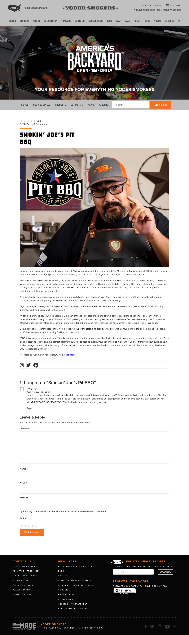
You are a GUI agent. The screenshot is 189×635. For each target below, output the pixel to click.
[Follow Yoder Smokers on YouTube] (167, 626)
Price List (64, 590)
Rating (23, 518)
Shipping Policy (67, 595)
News (91, 105)
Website (24, 497)
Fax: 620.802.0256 (23, 585)
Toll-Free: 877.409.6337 (26, 571)
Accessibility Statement (73, 604)
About (157, 21)
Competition (50, 21)
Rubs (109, 21)
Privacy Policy (67, 599)
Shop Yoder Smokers (36, 8)
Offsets (24, 21)
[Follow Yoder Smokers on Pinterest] (174, 626)
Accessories (95, 21)
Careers (169, 21)
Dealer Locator (22, 590)
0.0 (39, 121)
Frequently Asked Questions (75, 585)
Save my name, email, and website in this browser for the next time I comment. (64, 511)
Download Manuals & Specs (74, 580)
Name (24, 468)
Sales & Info (22, 580)
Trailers (66, 21)
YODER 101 (104, 105)
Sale (127, 21)
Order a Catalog (22, 595)
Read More (70, 354)
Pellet (36, 21)
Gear (118, 21)
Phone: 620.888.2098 (144, 10)
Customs (80, 21)
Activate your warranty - (140, 586)
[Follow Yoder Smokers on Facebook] (146, 626)
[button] (179, 21)
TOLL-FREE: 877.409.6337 (169, 10)
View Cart (174, 5)
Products (60, 105)
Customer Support (26, 576)
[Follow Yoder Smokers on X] (152, 626)
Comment (26, 428)
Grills (12, 21)
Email (23, 483)
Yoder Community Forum (73, 609)
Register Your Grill (152, 5)
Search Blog (161, 105)
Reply (29, 408)
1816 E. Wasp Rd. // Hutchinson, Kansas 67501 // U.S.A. (72, 628)
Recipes (24, 105)
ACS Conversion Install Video (76, 566)
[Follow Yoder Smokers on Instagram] (160, 626)
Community (77, 105)
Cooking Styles (41, 105)
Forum (137, 21)
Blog (147, 21)
